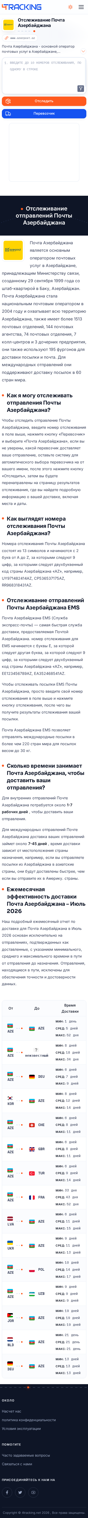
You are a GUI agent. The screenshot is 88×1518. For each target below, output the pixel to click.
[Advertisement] (44, 152)
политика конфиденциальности (29, 1420)
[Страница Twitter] (20, 1492)
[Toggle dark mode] (70, 7)
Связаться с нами (17, 1464)
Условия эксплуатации (21, 1428)
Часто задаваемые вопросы (26, 1455)
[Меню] (81, 7)
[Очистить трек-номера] (80, 88)
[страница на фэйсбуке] (7, 1492)
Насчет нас (11, 1411)
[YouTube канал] (33, 1492)
